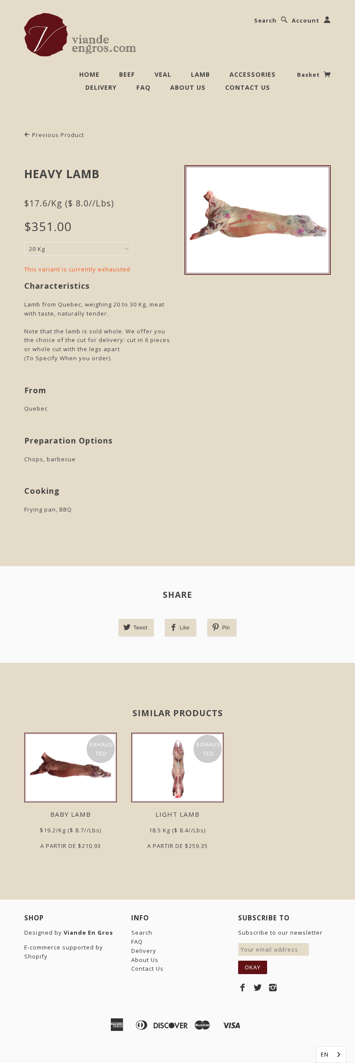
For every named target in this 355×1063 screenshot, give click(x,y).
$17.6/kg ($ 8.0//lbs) (69, 203)
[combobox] (331, 1054)
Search (265, 20)
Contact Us (247, 87)
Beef (127, 74)
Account (306, 20)
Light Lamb (177, 814)
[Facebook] (242, 987)
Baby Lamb (70, 814)
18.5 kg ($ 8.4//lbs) (177, 830)
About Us (188, 87)
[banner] (80, 34)
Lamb (200, 74)
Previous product (57, 135)
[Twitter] (257, 987)
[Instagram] (273, 987)
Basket (309, 74)
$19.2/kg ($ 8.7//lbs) (70, 830)
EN (325, 1054)
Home (89, 74)
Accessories (252, 74)
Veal (163, 74)
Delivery (101, 87)
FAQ (143, 87)
